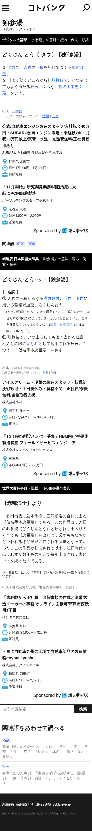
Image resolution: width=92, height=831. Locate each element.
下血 (80, 298)
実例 (32, 244)
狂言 (34, 86)
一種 (40, 67)
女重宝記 (66, 324)
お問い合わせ (62, 804)
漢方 (11, 67)
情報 (45, 116)
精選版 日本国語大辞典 (20, 259)
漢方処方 (52, 298)
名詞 (20, 244)
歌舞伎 (58, 80)
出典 (53, 324)
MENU (5, 8)
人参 (27, 67)
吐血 (68, 298)
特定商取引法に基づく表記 (33, 804)
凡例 (55, 116)
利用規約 (8, 804)
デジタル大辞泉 (14, 40)
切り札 (32, 343)
